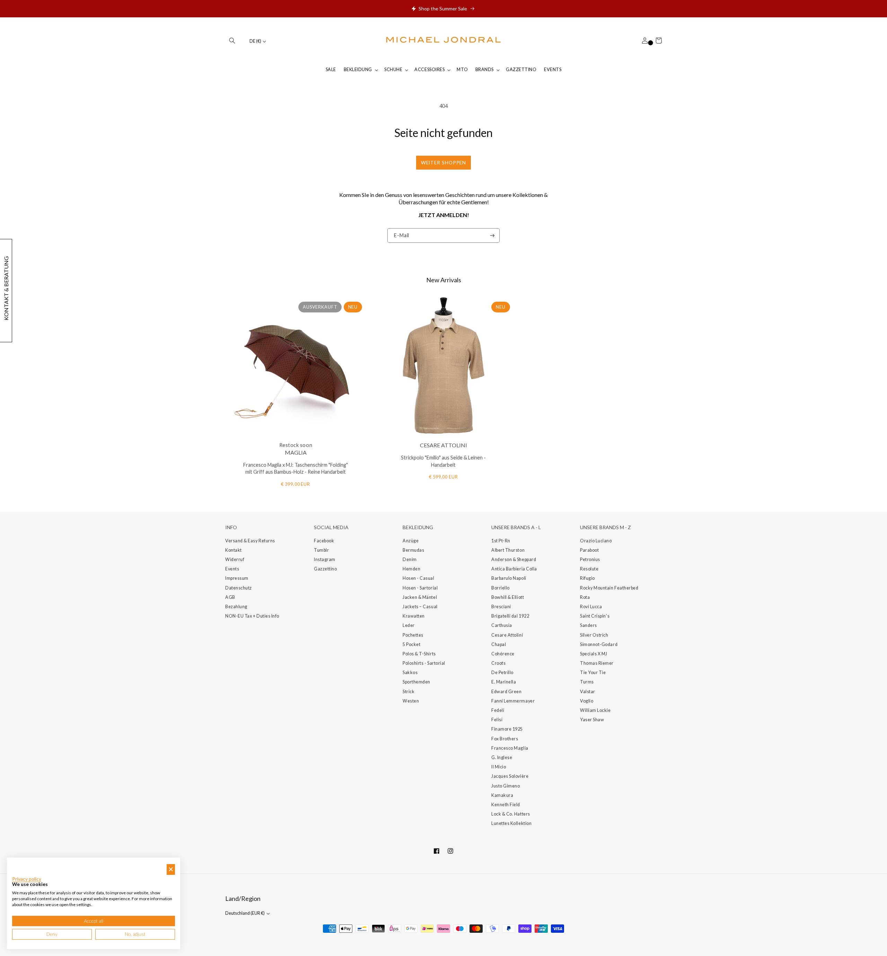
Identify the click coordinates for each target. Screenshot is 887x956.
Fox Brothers (504, 738)
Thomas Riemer (597, 663)
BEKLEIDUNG (358, 69)
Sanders (588, 625)
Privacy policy (26, 879)
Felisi (496, 719)
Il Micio (498, 766)
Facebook (324, 540)
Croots (498, 663)
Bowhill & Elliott (507, 597)
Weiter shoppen (443, 162)
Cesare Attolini (507, 635)
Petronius (590, 559)
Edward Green (506, 691)
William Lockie (595, 710)
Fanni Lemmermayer (513, 701)
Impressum (236, 578)
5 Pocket (411, 644)
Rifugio (587, 578)
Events (232, 568)
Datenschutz (238, 588)
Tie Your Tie (593, 672)
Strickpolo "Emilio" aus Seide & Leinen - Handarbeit (443, 461)
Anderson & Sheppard (513, 559)
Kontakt (233, 550)
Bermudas (413, 550)
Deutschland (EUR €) (245, 913)
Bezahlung (236, 606)
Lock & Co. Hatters (510, 814)
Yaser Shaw (592, 719)
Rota (585, 597)
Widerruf (234, 559)
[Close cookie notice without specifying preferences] (171, 869)
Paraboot (589, 550)
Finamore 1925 (507, 729)
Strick (408, 691)
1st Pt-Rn (500, 540)
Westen (411, 701)
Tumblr (321, 550)
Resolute (589, 568)
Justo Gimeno (505, 786)
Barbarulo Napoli (508, 578)
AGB (230, 597)
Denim (410, 559)
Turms (587, 681)
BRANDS (484, 69)
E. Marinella (503, 681)
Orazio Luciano (596, 540)
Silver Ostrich (594, 635)
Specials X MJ (593, 653)
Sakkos (410, 672)
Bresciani (501, 606)
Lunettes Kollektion (511, 823)
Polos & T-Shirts (419, 653)
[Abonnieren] (492, 235)
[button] (232, 41)
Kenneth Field (505, 804)
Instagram (324, 559)
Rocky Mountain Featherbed (609, 588)
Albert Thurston (508, 550)
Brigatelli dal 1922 (510, 616)
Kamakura (502, 795)
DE (255, 41)
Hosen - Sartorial (420, 588)
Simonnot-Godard (598, 644)
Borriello (500, 588)
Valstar (587, 691)
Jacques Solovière (509, 776)
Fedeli (497, 710)
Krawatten (414, 616)
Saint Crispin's (594, 616)
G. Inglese (501, 757)
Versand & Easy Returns (250, 540)
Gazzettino (325, 568)
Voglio (586, 701)
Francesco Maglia (509, 748)
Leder (409, 625)
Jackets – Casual (420, 606)
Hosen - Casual (418, 578)
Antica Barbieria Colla (514, 568)
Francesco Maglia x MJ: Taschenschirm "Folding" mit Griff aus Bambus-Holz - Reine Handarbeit (295, 468)
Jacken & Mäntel (420, 597)
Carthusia (501, 625)
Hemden (411, 568)
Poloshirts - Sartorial (424, 663)
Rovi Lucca (591, 606)
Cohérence (503, 653)
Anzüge (411, 540)
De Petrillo (502, 672)
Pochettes (413, 635)
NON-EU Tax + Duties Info (252, 616)
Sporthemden (416, 681)
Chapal (498, 644)
